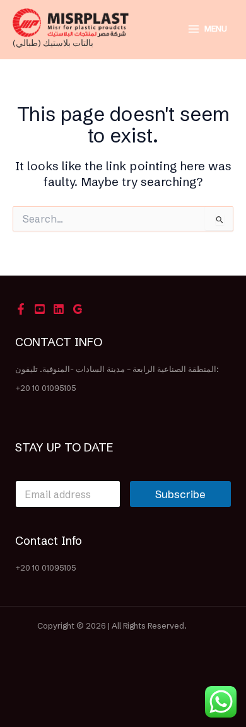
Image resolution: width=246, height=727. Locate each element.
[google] (77, 309)
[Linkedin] (58, 309)
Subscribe (180, 494)
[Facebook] (20, 309)
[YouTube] (39, 309)
